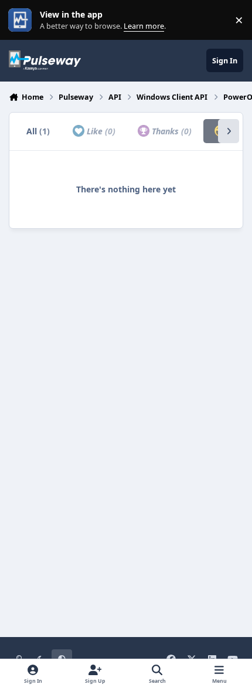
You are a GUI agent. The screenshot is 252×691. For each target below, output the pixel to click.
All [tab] (38, 131)
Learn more (22, 20)
